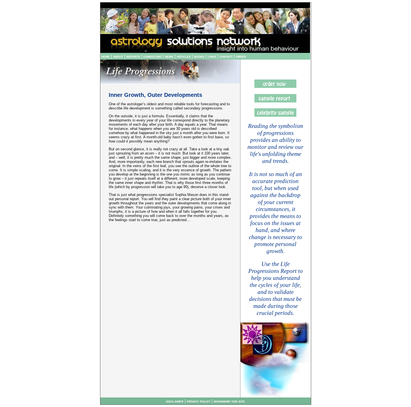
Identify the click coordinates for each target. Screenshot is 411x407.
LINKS (212, 56)
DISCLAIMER (174, 401)
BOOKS (199, 56)
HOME (105, 56)
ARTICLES (184, 56)
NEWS (169, 56)
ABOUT (118, 56)
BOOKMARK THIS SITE (229, 401)
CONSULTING (152, 56)
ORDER (241, 56)
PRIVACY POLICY (199, 401)
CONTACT (226, 56)
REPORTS (133, 56)
